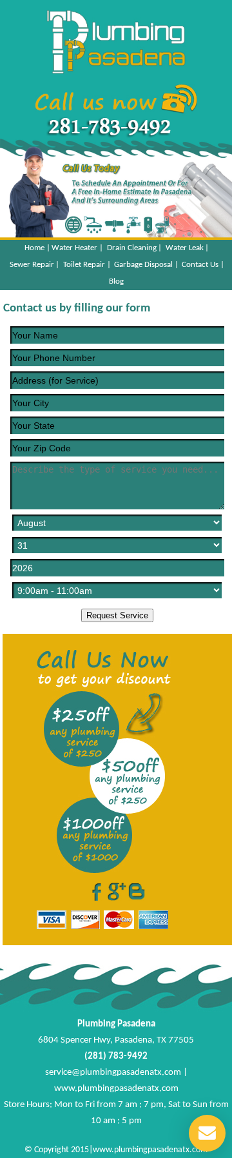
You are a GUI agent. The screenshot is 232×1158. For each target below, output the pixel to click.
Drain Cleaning (132, 248)
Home (34, 248)
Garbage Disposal (143, 264)
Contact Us (200, 264)
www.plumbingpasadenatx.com (116, 1089)
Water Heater (74, 248)
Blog (116, 281)
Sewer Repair (32, 264)
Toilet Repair (84, 264)
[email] (113, 1072)
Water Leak (185, 248)
